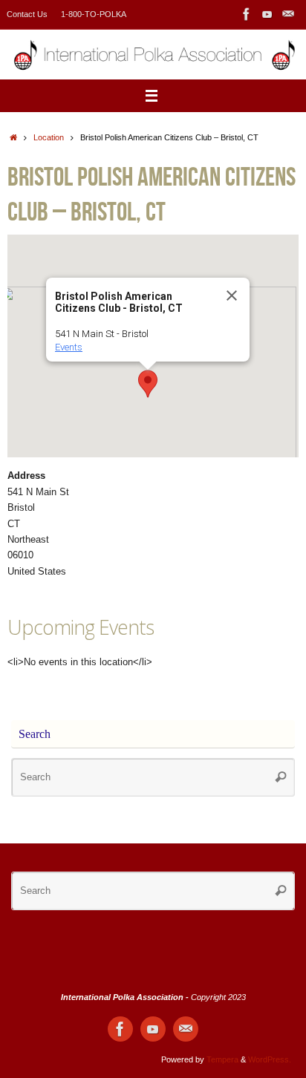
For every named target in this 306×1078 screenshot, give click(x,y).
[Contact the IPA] (288, 14)
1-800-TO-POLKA (93, 14)
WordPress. (269, 1059)
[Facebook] (246, 14)
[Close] (232, 295)
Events (68, 347)
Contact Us (27, 14)
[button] (147, 384)
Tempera (222, 1059)
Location (48, 137)
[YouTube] (267, 14)
